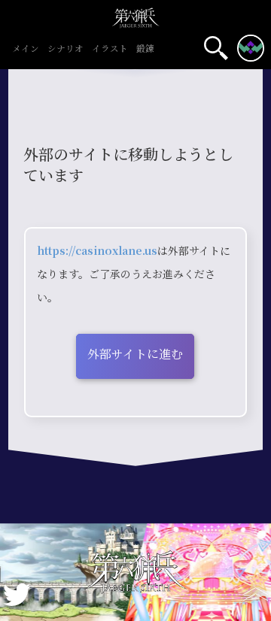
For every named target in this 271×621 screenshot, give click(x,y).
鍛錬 (145, 49)
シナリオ (65, 49)
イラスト (110, 49)
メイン (25, 49)
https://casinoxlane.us (97, 251)
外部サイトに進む (135, 354)
